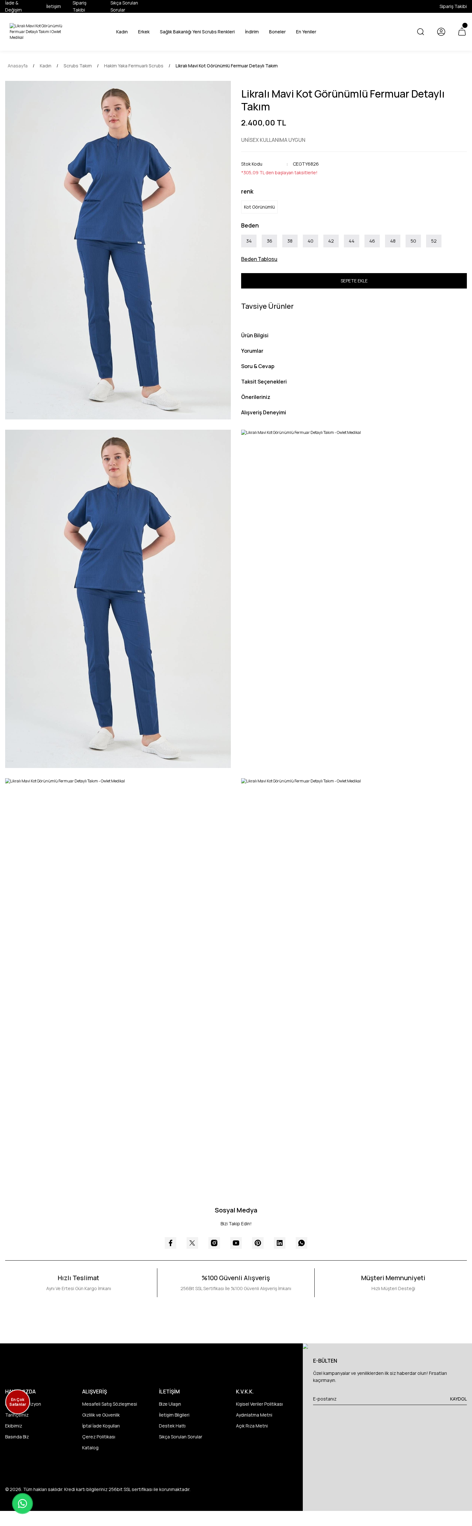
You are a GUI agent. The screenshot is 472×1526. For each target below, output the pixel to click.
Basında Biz (17, 1437)
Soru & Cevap (258, 366)
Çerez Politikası (98, 1437)
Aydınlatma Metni (254, 1415)
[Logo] (39, 32)
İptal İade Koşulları (101, 1426)
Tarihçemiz (17, 1415)
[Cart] (462, 32)
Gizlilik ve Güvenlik (101, 1415)
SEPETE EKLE (354, 281)
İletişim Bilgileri (174, 1415)
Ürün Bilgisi (254, 335)
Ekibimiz (13, 1426)
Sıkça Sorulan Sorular (180, 1437)
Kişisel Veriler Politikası (259, 1404)
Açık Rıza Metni (252, 1426)
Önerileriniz (255, 397)
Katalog (90, 1447)
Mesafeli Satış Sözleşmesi (109, 1404)
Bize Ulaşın (170, 1404)
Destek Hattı (172, 1426)
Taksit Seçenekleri (264, 381)
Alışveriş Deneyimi (263, 412)
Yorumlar (252, 350)
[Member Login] (441, 32)
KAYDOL (458, 1399)
